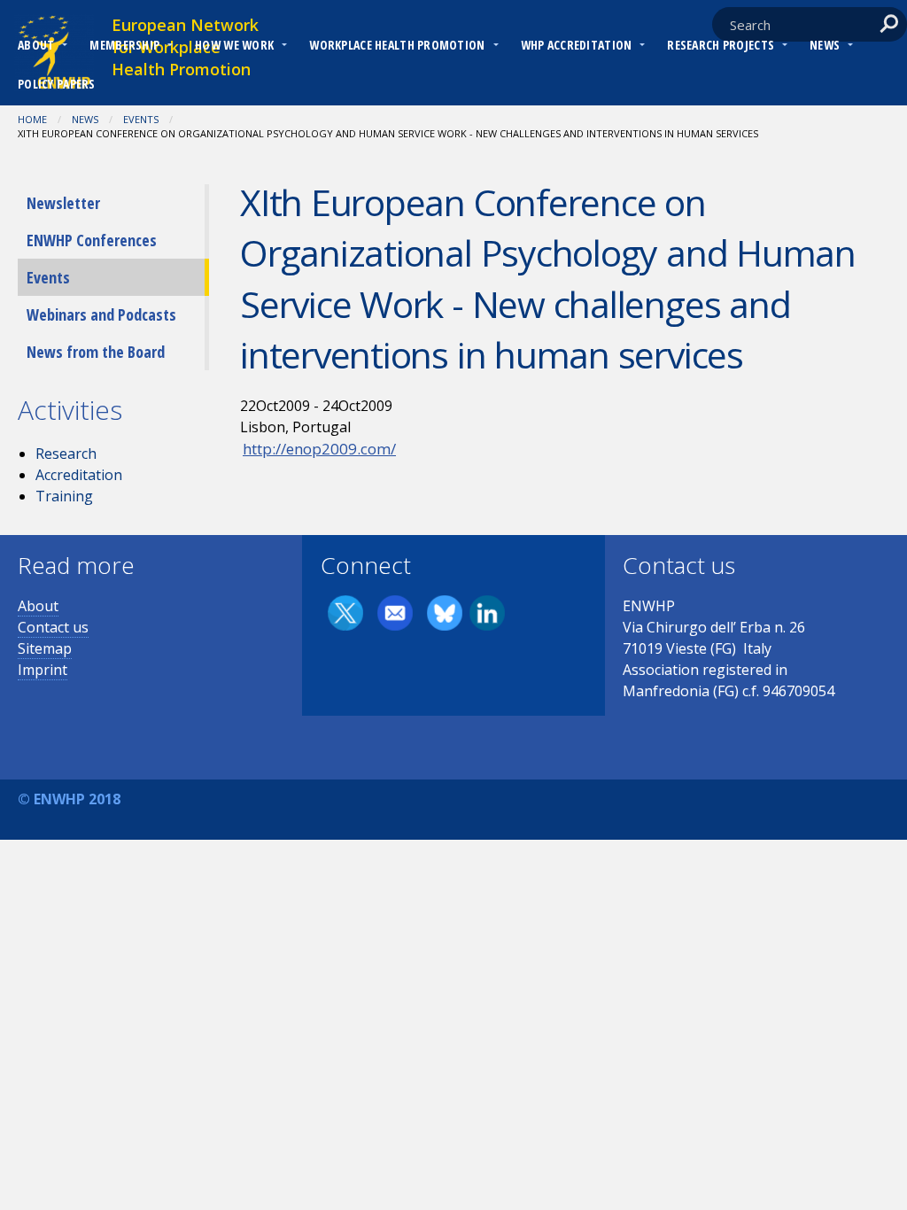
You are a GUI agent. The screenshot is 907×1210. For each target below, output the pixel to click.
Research (66, 453)
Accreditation (78, 475)
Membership (124, 44)
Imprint (42, 669)
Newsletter (63, 202)
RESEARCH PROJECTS (720, 44)
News (825, 44)
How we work (234, 44)
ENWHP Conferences (92, 240)
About (36, 44)
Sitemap (45, 648)
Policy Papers (57, 83)
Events (141, 119)
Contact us (53, 627)
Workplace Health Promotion (397, 44)
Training (64, 496)
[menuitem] (36, 46)
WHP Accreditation (576, 44)
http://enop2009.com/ (319, 448)
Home (32, 119)
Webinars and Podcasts (101, 314)
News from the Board (96, 351)
